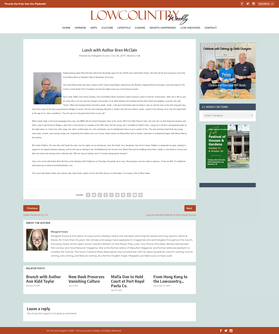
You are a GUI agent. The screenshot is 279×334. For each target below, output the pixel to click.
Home (66, 27)
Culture (107, 27)
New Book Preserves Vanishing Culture (86, 279)
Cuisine (140, 27)
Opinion (80, 27)
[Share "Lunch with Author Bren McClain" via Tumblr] (106, 195)
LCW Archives (190, 27)
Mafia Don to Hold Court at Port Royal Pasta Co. (127, 281)
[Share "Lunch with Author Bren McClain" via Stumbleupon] (129, 195)
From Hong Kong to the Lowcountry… (170, 279)
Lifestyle (123, 27)
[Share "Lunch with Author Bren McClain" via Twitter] (94, 195)
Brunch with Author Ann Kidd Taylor (43, 279)
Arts (93, 27)
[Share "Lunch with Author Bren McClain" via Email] (135, 195)
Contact (211, 27)
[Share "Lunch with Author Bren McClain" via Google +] (100, 195)
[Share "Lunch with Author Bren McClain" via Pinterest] (111, 195)
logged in (47, 313)
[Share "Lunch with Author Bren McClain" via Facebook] (88, 195)
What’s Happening (163, 27)
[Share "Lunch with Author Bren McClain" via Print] (140, 195)
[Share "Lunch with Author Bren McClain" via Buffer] (123, 195)
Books (130, 55)
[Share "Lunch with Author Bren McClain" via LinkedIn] (117, 195)
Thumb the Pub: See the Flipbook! (25, 3)
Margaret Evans (100, 55)
